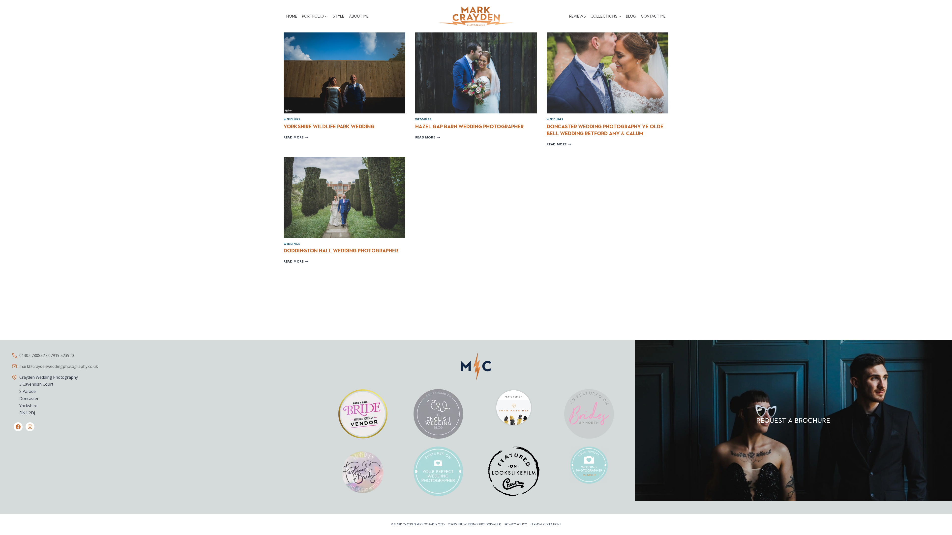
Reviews (577, 16)
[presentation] (344, 72)
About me (359, 16)
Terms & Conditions (545, 524)
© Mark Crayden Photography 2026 (418, 524)
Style (338, 16)
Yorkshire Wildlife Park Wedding (329, 127)
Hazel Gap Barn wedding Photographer (469, 127)
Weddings (292, 119)
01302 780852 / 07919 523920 (46, 355)
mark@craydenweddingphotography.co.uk (58, 366)
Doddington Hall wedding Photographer (341, 251)
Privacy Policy (516, 524)
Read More (296, 137)
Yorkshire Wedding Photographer (474, 524)
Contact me (653, 16)
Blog (631, 16)
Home (291, 16)
